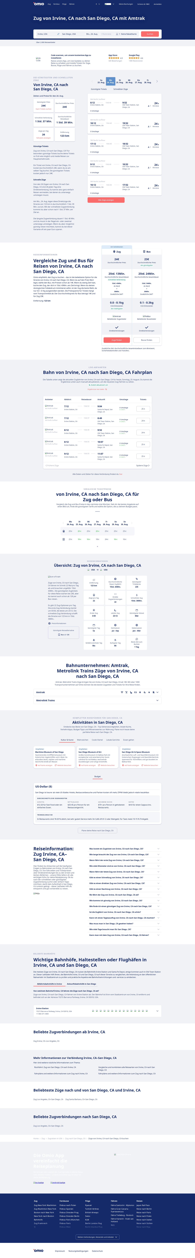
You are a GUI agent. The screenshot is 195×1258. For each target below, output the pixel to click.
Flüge (64, 4)
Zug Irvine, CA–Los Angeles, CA (46, 1041)
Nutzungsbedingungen (78, 1251)
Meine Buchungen (126, 4)
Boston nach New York (44, 1212)
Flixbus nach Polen (68, 1205)
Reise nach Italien (144, 1219)
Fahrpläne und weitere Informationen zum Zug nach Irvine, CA (61, 1073)
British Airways (91, 1212)
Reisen (140, 1201)
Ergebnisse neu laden (96, 389)
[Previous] (63, 523)
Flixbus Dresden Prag (69, 1212)
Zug (49, 4)
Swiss (87, 1216)
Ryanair (88, 1205)
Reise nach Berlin (144, 1209)
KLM (87, 1219)
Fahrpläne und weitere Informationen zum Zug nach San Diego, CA (127, 1073)
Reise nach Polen (144, 1216)
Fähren (71, 4)
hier (120, 474)
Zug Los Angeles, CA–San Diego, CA (48, 1099)
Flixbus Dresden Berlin (69, 1216)
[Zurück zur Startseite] (40, 4)
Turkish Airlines (92, 1209)
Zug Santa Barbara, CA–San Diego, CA (81, 1099)
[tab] (99, 88)
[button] (92, 34)
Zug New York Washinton (45, 1205)
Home (36, 1138)
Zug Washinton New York (45, 1209)
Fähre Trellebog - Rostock (122, 1215)
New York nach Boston (44, 1216)
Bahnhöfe (38, 1219)
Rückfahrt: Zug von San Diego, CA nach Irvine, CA (55, 1067)
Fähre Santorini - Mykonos (122, 1205)
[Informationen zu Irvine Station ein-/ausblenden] (157, 1011)
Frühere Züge (53, 465)
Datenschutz (97, 1251)
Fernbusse (64, 1201)
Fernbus (56, 4)
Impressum (60, 1251)
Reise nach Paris (144, 1212)
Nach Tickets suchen (43, 109)
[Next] (157, 81)
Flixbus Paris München (69, 1219)
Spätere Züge (142, 465)
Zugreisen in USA (55, 1138)
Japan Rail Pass (143, 1205)
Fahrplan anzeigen (43, 138)
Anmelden (158, 4)
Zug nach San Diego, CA (75, 1138)
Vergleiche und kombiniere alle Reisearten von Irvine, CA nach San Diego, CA (126, 1068)
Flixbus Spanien (66, 1209)
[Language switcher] (109, 4)
